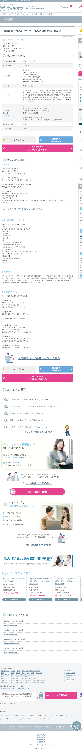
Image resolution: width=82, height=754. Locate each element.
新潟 (12, 675)
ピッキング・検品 (32, 14)
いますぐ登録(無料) (60, 695)
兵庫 (22, 678)
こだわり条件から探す (22, 688)
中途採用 (12, 703)
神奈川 (18, 673)
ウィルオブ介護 (4, 715)
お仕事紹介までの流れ (39, 483)
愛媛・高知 (36, 680)
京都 (17, 678)
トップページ (4, 727)
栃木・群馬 (39, 673)
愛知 (12, 677)
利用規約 (13, 727)
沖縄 (25, 682)
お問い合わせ (39, 727)
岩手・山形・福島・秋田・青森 (31, 671)
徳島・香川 (45, 680)
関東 (2, 673)
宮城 (18, 671)
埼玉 (23, 673)
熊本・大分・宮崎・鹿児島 (37, 682)
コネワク (30, 715)
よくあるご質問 (70, 679)
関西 (2, 678)
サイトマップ (48, 727)
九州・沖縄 (4, 682)
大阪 (12, 678)
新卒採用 (2, 703)
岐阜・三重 (19, 677)
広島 (12, 680)
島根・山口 (19, 680)
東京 (12, 673)
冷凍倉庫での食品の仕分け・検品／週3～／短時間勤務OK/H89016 (40, 581)
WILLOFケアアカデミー (44, 715)
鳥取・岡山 (27, 680)
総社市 (23, 14)
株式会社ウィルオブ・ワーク (8, 1)
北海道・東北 (5, 671)
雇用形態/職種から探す (7, 688)
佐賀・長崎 (19, 682)
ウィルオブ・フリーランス (40, 719)
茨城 (32, 673)
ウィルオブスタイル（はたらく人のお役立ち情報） (67, 727)
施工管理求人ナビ (61, 715)
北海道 (13, 671)
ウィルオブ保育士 (4, 719)
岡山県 (17, 14)
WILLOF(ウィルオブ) (7, 14)
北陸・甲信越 (5, 675)
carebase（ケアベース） (21, 719)
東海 (2, 677)
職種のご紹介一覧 (70, 675)
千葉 (28, 673)
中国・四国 (4, 680)
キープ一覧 (69, 670)
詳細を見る (14, 599)
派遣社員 (42, 14)
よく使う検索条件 (70, 673)
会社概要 (68, 677)
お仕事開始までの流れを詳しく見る (39, 358)
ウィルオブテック (18, 715)
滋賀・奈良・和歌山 (31, 678)
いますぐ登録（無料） (37, 491)
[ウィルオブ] (11, 8)
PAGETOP (76, 727)
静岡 (25, 677)
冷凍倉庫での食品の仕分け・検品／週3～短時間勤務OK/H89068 (66, 581)
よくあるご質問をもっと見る (38, 432)
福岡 (12, 682)
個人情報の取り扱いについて (25, 727)
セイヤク (73, 715)
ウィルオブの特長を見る (14, 524)
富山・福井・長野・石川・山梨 (25, 675)
